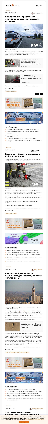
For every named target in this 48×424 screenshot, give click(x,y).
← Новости (8, 10)
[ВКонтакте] (35, 94)
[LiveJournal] (42, 94)
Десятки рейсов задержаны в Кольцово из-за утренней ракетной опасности (23, 132)
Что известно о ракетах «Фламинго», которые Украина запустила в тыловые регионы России (23, 255)
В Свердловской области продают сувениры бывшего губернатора (23, 261)
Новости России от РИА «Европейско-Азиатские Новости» (10, 5)
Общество (14, 91)
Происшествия (8, 91)
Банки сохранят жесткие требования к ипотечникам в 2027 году (23, 129)
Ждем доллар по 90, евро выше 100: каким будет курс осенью (22, 250)
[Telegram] (38, 94)
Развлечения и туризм (15, 352)
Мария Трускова (38, 269)
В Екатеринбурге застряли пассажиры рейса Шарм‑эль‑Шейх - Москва (24, 391)
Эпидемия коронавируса (24, 352)
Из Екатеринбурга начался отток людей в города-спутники (21, 138)
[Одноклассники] (37, 94)
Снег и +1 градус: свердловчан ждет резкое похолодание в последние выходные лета (24, 136)
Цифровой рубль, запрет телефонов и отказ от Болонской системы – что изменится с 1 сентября (25, 399)
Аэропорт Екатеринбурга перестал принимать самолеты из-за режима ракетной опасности (24, 258)
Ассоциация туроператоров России (21, 311)
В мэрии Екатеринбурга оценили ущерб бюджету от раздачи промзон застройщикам (24, 141)
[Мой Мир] (40, 94)
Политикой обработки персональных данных (34, 419)
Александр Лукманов (37, 408)
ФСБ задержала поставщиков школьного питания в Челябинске (23, 393)
